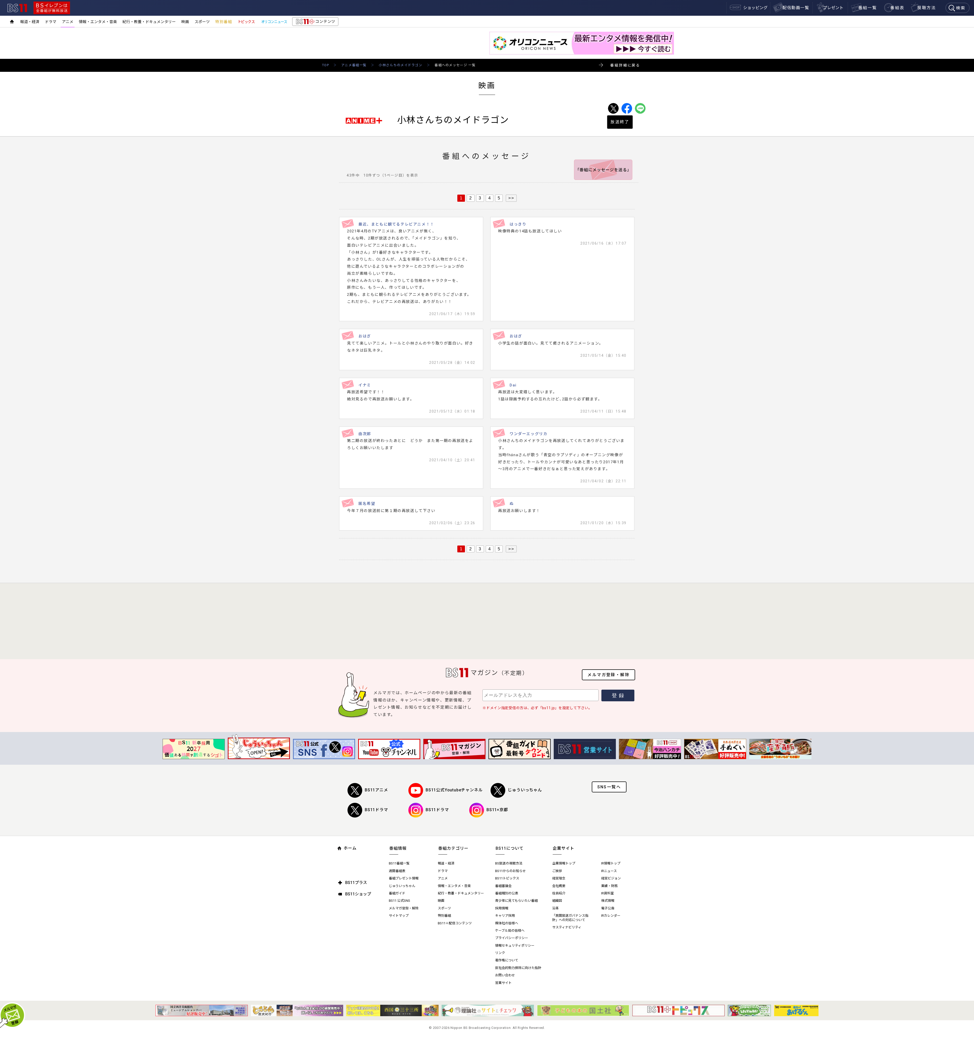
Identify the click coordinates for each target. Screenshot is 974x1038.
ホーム (350, 848)
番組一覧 (867, 7)
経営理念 (558, 878)
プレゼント (833, 7)
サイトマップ (399, 915)
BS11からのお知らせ (510, 871)
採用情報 (501, 908)
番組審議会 (503, 886)
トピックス (246, 22)
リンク (500, 953)
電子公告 (607, 908)
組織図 (557, 901)
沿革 (555, 908)
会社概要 (558, 886)
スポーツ (202, 22)
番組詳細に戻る (625, 65)
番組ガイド (397, 893)
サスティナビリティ (566, 927)
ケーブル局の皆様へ (510, 930)
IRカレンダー (610, 915)
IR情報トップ (610, 863)
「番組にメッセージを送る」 (603, 169)
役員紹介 (558, 893)
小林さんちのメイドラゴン (400, 65)
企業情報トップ (563, 863)
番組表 (897, 7)
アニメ (67, 22)
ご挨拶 (557, 871)
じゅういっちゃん (525, 790)
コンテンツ (315, 22)
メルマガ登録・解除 (608, 674)
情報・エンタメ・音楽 (98, 22)
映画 (185, 22)
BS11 (17, 8)
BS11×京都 (497, 809)
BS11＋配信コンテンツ (455, 923)
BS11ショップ (358, 894)
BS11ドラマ (376, 809)
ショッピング (755, 7)
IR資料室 (607, 893)
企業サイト (563, 848)
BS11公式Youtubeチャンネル (454, 790)
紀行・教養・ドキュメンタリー (149, 22)
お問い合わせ (505, 975)
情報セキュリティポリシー (514, 945)
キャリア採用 (505, 915)
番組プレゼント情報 (404, 878)
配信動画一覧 (795, 7)
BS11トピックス (507, 878)
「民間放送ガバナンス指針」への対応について (570, 918)
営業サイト (503, 983)
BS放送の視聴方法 (508, 863)
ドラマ (50, 22)
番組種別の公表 (506, 893)
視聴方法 (926, 7)
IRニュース (609, 871)
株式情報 (607, 901)
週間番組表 (397, 871)
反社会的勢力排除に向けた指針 (518, 968)
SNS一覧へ (609, 787)
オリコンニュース (274, 22)
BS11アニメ (376, 790)
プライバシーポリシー (511, 938)
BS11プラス (356, 882)
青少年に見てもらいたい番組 (516, 901)
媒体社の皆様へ (506, 923)
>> (511, 197)
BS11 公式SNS (399, 901)
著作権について (506, 960)
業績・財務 (609, 886)
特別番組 (223, 22)
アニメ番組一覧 (354, 65)
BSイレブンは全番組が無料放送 (51, 8)
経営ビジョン (611, 878)
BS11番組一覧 (399, 863)
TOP (325, 65)
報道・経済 (29, 22)
